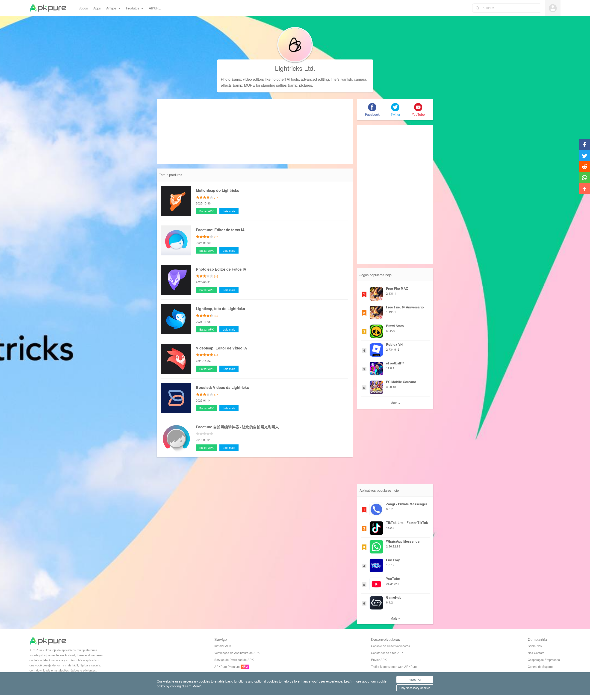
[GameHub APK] (376, 601)
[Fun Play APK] (376, 564)
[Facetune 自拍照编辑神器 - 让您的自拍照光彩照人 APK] (176, 437)
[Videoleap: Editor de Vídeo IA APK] (176, 358)
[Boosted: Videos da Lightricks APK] (176, 397)
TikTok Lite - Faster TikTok (407, 522)
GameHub (393, 597)
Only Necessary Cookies (414, 688)
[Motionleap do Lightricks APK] (176, 200)
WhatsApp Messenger (403, 541)
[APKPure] (48, 8)
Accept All (415, 679)
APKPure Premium (227, 666)
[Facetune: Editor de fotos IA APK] (176, 240)
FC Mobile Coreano (401, 381)
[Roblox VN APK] (376, 348)
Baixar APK (206, 211)
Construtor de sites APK (387, 653)
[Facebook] (372, 107)
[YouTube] (418, 107)
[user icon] (553, 8)
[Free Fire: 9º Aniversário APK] (376, 311)
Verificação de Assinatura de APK (237, 653)
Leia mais (229, 211)
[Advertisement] (255, 131)
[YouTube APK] (376, 583)
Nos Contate (536, 653)
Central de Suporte (540, 666)
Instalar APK (222, 646)
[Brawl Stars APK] (376, 330)
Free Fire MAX (397, 288)
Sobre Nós (535, 646)
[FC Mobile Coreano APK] (376, 386)
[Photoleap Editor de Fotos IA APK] (176, 279)
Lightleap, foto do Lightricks (220, 308)
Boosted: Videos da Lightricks (222, 387)
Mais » (395, 402)
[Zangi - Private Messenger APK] (376, 508)
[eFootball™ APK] (376, 367)
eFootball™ (395, 363)
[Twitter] (395, 107)
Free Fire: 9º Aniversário (405, 307)
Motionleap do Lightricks (217, 190)
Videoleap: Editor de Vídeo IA (221, 348)
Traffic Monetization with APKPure (394, 666)
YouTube (393, 578)
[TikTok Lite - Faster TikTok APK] (376, 527)
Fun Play (393, 560)
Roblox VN (394, 344)
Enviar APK (379, 659)
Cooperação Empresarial (544, 659)
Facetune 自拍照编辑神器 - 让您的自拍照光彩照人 (237, 426)
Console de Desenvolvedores (390, 646)
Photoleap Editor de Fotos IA (221, 269)
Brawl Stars (395, 325)
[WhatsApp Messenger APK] (376, 545)
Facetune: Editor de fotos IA (220, 229)
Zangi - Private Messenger (406, 504)
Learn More (191, 686)
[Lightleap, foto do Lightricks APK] (176, 318)
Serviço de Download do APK (234, 659)
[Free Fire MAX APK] (376, 292)
